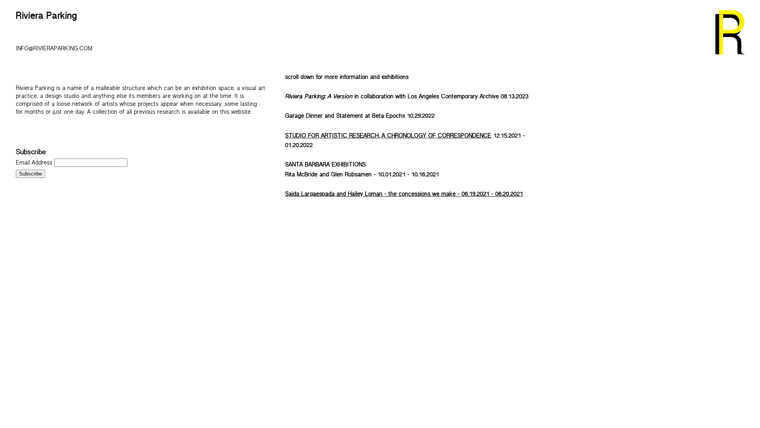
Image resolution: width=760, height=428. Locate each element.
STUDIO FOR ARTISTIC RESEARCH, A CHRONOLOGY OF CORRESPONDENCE (388, 137)
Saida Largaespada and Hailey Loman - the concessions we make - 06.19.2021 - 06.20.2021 (404, 195)
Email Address (35, 164)
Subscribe (31, 154)
